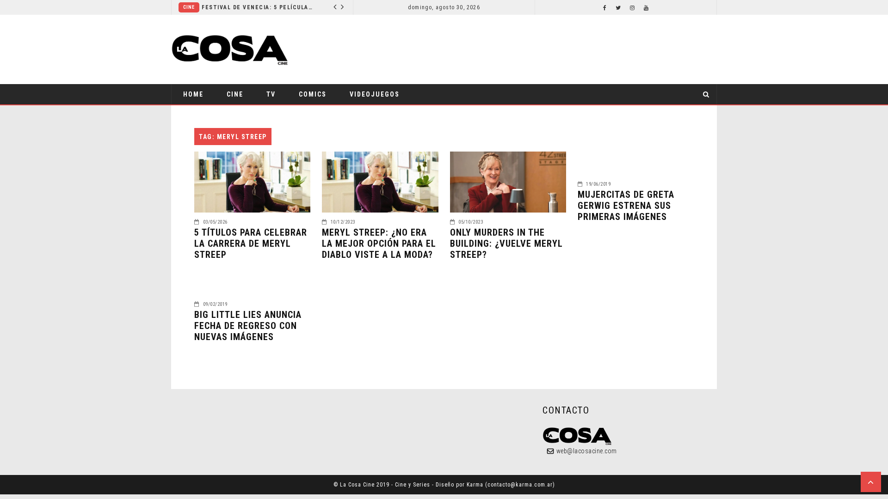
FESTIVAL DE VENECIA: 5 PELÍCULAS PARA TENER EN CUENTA (257, 7)
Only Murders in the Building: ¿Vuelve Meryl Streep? (506, 243)
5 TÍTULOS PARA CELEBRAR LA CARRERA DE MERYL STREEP (250, 243)
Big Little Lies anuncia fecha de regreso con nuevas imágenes (248, 325)
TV (271, 94)
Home (193, 94)
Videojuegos (375, 94)
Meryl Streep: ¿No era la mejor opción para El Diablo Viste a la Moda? (379, 243)
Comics (313, 94)
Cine (189, 7)
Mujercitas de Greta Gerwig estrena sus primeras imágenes (626, 205)
